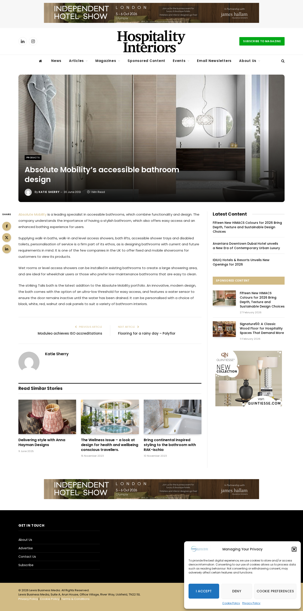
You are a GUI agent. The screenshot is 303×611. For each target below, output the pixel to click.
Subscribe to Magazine (262, 41)
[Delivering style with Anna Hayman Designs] (47, 417)
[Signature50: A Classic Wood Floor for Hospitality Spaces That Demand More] (224, 329)
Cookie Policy (231, 603)
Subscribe (25, 565)
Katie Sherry (49, 192)
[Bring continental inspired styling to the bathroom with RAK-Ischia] (172, 417)
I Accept (204, 591)
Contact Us (27, 556)
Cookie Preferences (275, 591)
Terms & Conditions (75, 599)
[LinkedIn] (6, 248)
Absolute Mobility (32, 214)
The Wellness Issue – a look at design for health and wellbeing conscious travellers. (109, 445)
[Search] (282, 61)
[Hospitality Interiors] (151, 41)
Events (179, 60)
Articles (76, 60)
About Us (247, 60)
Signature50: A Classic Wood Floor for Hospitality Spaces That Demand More (262, 328)
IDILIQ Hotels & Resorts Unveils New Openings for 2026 (241, 262)
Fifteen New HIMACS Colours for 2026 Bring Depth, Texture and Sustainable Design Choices (247, 227)
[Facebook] (6, 226)
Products (33, 157)
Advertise (25, 548)
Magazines (105, 60)
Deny (236, 591)
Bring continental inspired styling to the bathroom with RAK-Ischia (170, 445)
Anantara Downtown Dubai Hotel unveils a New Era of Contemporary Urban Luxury (246, 245)
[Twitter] (6, 237)
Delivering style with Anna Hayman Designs (41, 442)
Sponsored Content (146, 60)
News (56, 60)
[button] (294, 549)
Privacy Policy (251, 603)
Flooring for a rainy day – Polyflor (146, 333)
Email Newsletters (214, 60)
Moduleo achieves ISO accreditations (70, 333)
